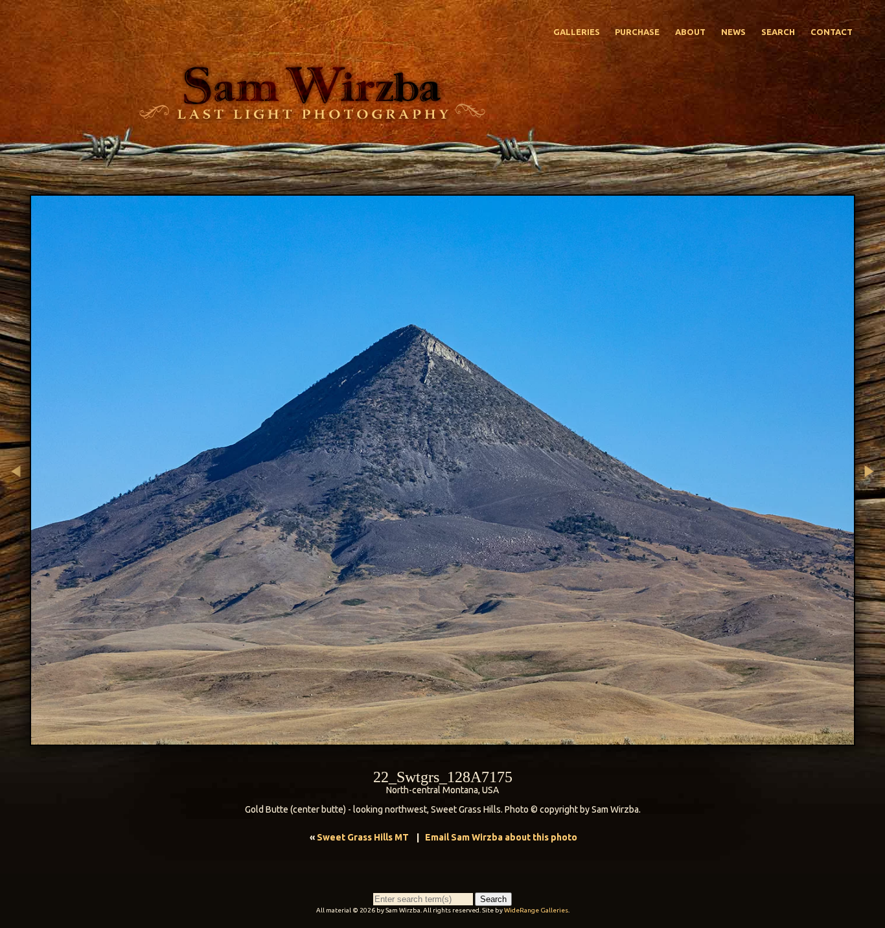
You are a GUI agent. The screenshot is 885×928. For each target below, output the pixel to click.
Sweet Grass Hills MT (363, 837)
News (733, 31)
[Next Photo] (870, 551)
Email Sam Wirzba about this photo (501, 837)
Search (778, 31)
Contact (831, 31)
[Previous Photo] (15, 551)
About (690, 31)
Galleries (576, 31)
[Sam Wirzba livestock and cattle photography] (312, 116)
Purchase (637, 31)
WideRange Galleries (536, 910)
